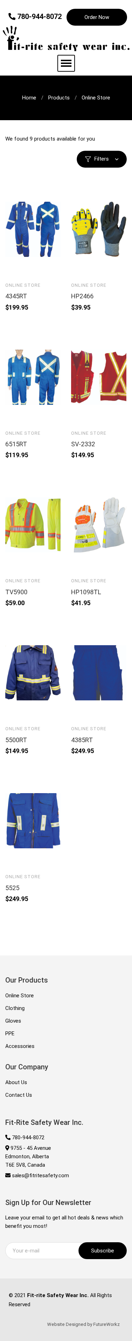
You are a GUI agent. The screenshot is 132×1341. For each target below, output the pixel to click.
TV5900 (16, 592)
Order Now (96, 17)
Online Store (22, 285)
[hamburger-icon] (66, 63)
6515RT (16, 444)
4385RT (82, 740)
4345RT (16, 296)
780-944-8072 (38, 16)
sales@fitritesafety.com (40, 1175)
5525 (12, 888)
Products (59, 98)
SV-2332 (83, 444)
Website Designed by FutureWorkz (83, 1324)
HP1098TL (86, 592)
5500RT (16, 740)
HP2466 (82, 296)
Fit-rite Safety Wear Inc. (58, 1295)
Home (29, 98)
